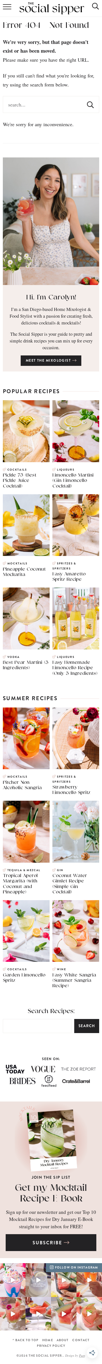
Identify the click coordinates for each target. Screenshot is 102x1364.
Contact (81, 1340)
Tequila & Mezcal (24, 870)
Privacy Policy (51, 1346)
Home (47, 1340)
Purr (82, 1355)
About (63, 1340)
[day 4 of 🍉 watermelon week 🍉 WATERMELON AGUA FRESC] (13, 1314)
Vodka (13, 657)
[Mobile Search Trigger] (91, 8)
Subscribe (48, 1243)
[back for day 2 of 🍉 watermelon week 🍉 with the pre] (63, 1314)
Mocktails (17, 564)
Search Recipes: (51, 1011)
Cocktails (17, 470)
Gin (60, 870)
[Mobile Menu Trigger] (7, 8)
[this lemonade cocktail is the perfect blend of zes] (38, 1280)
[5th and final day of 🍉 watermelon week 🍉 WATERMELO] (89, 1280)
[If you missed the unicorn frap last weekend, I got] (13, 1280)
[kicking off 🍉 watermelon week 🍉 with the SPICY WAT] (89, 1314)
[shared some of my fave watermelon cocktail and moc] (63, 1280)
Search (86, 1026)
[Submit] (90, 104)
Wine (61, 969)
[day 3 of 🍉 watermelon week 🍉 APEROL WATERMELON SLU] (38, 1314)
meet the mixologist (49, 360)
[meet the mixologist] (51, 221)
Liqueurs (65, 470)
